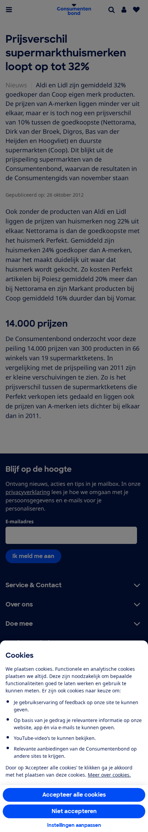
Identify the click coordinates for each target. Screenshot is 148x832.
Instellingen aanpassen (74, 825)
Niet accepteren (74, 811)
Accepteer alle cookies (74, 794)
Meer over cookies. (109, 774)
